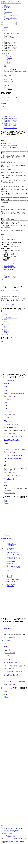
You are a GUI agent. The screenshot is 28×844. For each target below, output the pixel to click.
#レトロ (6, 30)
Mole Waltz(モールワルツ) (11, 424)
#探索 (5, 28)
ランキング (7, 9)
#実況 (5, 316)
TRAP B (6, 443)
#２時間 (6, 322)
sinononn (4, 103)
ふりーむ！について (9, 832)
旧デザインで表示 (9, 833)
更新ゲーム (7, 7)
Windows (3, 341)
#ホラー (6, 27)
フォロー (3, 106)
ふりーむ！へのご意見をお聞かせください (15, 838)
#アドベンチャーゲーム (10, 97)
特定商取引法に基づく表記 (11, 830)
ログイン (19, 33)
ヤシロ (5, 405)
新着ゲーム (7, 6)
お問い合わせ (7, 835)
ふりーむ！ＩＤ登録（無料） (9, 33)
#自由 (5, 321)
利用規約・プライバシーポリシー (13, 828)
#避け (5, 332)
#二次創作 (6, 334)
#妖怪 (5, 319)
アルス (5, 386)
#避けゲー (6, 331)
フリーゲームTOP (9, 266)
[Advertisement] (14, 357)
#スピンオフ (7, 324)
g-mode (5, 482)
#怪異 (5, 329)
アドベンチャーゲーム (10, 267)
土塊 (5, 461)
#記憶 (5, 314)
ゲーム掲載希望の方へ (10, 836)
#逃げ (5, 326)
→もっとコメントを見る (7, 305)
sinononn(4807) (6, 538)
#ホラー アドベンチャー (10, 318)
